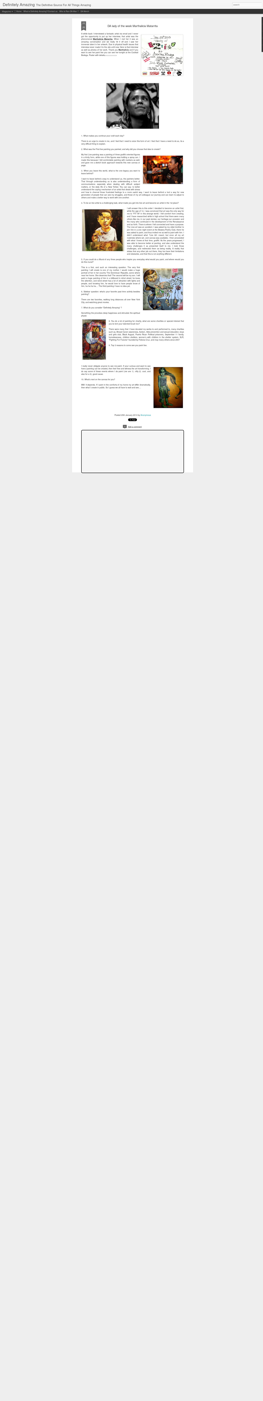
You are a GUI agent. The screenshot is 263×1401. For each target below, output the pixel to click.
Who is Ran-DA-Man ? (69, 11)
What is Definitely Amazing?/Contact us (40, 11)
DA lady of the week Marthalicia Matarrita (133, 26)
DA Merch (85, 11)
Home (19, 11)
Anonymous (146, 415)
